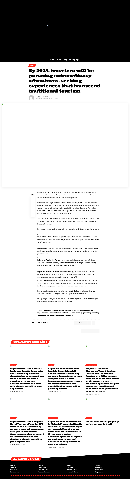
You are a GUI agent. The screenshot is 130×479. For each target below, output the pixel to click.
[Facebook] (103, 458)
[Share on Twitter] (33, 202)
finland (65, 313)
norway (79, 313)
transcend (59, 315)
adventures (48, 310)
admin (39, 97)
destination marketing (64, 310)
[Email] (33, 207)
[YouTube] (109, 458)
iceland (72, 313)
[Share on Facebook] (33, 198)
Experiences (42, 313)
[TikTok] (115, 458)
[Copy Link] (33, 211)
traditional (50, 315)
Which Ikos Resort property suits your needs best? (102, 422)
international (53, 418)
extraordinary (55, 313)
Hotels (32, 65)
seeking (95, 313)
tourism (40, 315)
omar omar (52, 447)
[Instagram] (112, 458)
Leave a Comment (91, 331)
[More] (33, 215)
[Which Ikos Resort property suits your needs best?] (103, 408)
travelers (69, 315)
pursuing (87, 313)
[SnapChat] (119, 458)
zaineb (89, 394)
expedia (77, 310)
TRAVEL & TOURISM (91, 365)
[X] (106, 458)
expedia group (88, 310)
